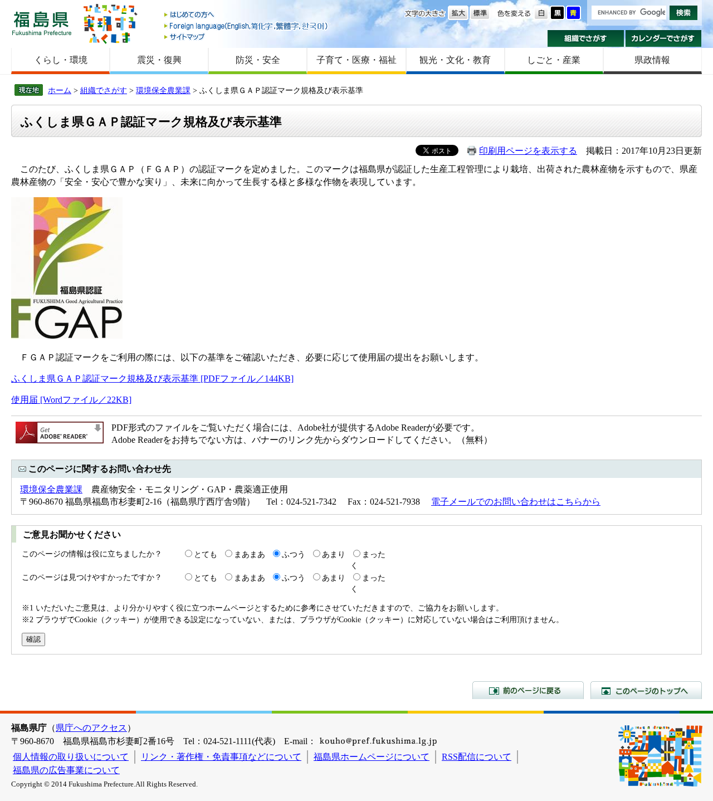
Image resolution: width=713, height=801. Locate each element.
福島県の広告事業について (66, 770)
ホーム (59, 90)
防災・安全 (258, 60)
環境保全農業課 (163, 90)
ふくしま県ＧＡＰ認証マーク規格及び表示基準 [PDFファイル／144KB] (152, 378)
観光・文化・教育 (455, 60)
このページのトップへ (646, 690)
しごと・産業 (553, 60)
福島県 (41, 23)
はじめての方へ (246, 15)
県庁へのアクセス (91, 727)
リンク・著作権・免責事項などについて (221, 756)
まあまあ (249, 554)
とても (205, 554)
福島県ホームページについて (371, 756)
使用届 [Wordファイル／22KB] (71, 399)
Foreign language (246, 26)
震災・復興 (159, 60)
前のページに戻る (528, 690)
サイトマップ (246, 36)
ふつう (293, 554)
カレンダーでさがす (664, 38)
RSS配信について (476, 756)
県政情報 (652, 60)
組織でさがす (586, 38)
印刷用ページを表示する (528, 150)
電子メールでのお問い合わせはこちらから (515, 501)
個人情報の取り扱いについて (71, 756)
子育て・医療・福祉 (356, 60)
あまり (333, 554)
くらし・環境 (60, 60)
